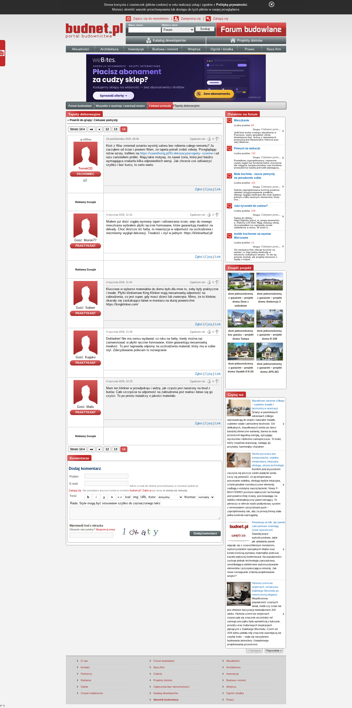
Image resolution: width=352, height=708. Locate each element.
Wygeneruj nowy (105, 529)
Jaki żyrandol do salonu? (251, 206)
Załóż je (147, 490)
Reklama (86, 680)
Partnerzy (86, 673)
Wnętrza (231, 686)
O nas (84, 660)
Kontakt (85, 667)
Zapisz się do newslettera (151, 18)
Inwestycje (232, 673)
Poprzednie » (274, 650)
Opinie (84, 686)
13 (115, 129)
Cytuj (208, 189)
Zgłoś (199, 189)
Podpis (74, 476)
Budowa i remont (236, 680)
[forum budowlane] (251, 29)
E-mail (73, 483)
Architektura (233, 667)
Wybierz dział (169, 25)
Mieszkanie (241, 120)
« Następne (254, 650)
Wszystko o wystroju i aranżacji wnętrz (120, 105)
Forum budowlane (80, 105)
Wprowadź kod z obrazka (86, 525)
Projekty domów (162, 680)
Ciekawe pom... (270, 129)
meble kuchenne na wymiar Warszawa (252, 235)
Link (218, 189)
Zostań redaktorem (92, 693)
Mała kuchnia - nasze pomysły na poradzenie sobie (254, 176)
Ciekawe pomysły (160, 105)
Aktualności (233, 660)
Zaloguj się (220, 18)
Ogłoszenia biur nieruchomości (171, 686)
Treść (73, 496)
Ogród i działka (235, 693)
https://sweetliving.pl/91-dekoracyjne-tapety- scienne (176, 153)
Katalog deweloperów (165, 693)
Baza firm (159, 667)
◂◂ (91, 129)
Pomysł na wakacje (247, 148)
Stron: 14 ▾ (77, 129)
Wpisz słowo (135, 25)
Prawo (230, 699)
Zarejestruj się (191, 18)
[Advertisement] (163, 201)
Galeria (157, 673)
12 (107, 129)
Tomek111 (85, 168)
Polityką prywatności (231, 4)
